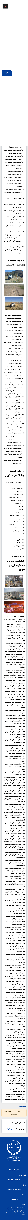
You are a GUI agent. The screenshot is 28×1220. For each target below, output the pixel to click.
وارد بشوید (10, 1129)
